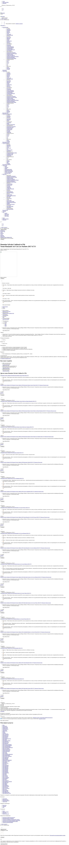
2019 (5, 325)
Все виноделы (5, 210)
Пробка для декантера (9, 171)
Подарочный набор (8, 169)
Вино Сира (5, 789)
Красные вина (5, 727)
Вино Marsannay (6, 765)
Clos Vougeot (9, 50)
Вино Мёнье (5, 784)
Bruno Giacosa (9, 194)
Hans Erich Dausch (10, 192)
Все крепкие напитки (7, 164)
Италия (8, 31)
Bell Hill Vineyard (10, 209)
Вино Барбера (5, 778)
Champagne (9, 45)
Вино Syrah (5, 752)
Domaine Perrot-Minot (11, 57)
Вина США (5, 739)
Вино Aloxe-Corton (6, 761)
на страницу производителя (5, 358)
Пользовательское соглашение (8, 818)
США (8, 33)
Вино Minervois (5, 767)
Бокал (6, 166)
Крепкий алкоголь (6, 143)
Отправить (2, 716)
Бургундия (9, 37)
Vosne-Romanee (10, 48)
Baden (8, 123)
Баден (8, 120)
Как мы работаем (6, 813)
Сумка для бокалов (8, 172)
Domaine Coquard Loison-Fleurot (12, 56)
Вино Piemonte (5, 769)
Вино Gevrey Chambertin (7, 744)
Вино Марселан (5, 782)
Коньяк (8, 161)
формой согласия (36, 717)
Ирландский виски (6, 751)
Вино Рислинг (5, 787)
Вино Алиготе (5, 776)
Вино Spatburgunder (6, 755)
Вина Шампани (5, 741)
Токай (8, 83)
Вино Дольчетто (6, 780)
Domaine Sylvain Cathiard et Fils (8, 313)
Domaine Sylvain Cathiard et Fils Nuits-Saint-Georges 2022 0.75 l (23, 688)
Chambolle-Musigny (10, 47)
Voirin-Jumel (9, 155)
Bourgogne (9, 44)
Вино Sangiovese (6, 757)
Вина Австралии (6, 734)
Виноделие (7, 214)
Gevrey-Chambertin (10, 46)
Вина (4, 725)
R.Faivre (8, 189)
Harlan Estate (9, 200)
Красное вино (5, 306)
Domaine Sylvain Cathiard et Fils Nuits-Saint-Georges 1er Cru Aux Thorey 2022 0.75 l (27, 602)
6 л (7, 65)
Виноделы (4, 174)
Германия (8, 30)
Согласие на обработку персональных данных (11, 819)
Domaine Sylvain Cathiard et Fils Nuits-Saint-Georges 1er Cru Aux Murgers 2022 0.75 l (27, 577)
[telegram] (3, 827)
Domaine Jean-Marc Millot (11, 58)
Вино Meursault (5, 758)
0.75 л (8, 62)
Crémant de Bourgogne (11, 124)
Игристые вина (5, 799)
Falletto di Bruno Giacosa (11, 195)
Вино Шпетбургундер (7, 793)
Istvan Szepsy (9, 198)
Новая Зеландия (10, 35)
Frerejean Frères (9, 128)
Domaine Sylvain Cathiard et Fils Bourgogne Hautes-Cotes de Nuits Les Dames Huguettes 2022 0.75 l (29, 410)
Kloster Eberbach (10, 191)
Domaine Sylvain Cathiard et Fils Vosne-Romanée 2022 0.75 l (22, 662)
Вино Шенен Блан (6, 792)
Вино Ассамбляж (6, 777)
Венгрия (8, 32)
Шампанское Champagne (7, 760)
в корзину (2, 420)
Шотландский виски (6, 749)
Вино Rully (5, 773)
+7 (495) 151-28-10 (3, 18)
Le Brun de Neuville (10, 188)
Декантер (6, 167)
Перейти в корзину (19, 23)
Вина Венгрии (5, 735)
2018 (5, 324)
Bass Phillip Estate (10, 206)
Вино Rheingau (5, 743)
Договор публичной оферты (8, 822)
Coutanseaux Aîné (10, 153)
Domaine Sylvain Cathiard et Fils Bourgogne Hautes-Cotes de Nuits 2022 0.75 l (25, 385)
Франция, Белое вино (38, 462)
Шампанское (5, 730)
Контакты (4, 3)
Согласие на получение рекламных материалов (11, 820)
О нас (4, 1)
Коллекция (5, 70)
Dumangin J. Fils (10, 154)
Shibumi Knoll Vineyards (11, 202)
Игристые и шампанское (7, 113)
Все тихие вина (5, 112)
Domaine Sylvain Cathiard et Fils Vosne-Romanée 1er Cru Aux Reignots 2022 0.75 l (26, 547)
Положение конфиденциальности (9, 817)
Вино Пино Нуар (6, 786)
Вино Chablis (5, 753)
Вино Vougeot (5, 775)
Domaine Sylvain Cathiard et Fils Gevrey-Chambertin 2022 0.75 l (23, 491)
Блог (3, 212)
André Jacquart (9, 129)
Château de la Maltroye (11, 55)
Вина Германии (5, 736)
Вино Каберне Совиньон (7, 781)
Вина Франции (5, 733)
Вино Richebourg (6, 772)
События (4, 211)
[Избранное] (3, 241)
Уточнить (2, 239)
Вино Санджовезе (6, 788)
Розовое (8, 69)
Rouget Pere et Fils (10, 127)
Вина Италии (5, 737)
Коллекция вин (5, 27)
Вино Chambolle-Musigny (7, 745)
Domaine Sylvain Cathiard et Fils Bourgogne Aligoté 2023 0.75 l (23, 462)
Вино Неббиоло (5, 785)
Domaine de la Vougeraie (11, 52)
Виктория (9, 42)
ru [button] (0, 6)
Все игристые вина (6, 142)
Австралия (9, 34)
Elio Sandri (9, 196)
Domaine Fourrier (10, 54)
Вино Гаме (5, 779)
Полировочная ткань (8, 170)
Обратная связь (3, 829)
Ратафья (8, 163)
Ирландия (9, 150)
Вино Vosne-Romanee (6, 746)
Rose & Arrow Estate (10, 201)
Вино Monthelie (5, 768)
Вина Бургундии (6, 742)
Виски (8, 160)
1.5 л (8, 63)
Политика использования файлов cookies (10, 821)
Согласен (2, 837)
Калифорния (9, 40)
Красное (8, 68)
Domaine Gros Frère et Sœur (12, 53)
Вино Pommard (5, 759)
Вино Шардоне (5, 791)
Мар (7, 162)
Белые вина (5, 726)
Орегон (8, 41)
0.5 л (8, 61)
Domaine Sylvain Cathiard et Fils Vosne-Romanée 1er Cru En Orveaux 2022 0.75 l (26, 517)
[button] (34, 15)
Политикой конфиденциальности (46, 717)
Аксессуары (5, 165)
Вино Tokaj (5, 774)
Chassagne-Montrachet (11, 49)
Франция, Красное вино (44, 385)
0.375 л (8, 60)
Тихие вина (5, 71)
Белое (8, 67)
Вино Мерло (5, 783)
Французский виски (6, 750)
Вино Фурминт (5, 790)
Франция (8, 29)
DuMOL (8, 203)
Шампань (8, 81)
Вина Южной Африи (6, 740)
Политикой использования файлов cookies (57, 835)
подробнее (2, 711)
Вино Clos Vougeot (6, 748)
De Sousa (8, 130)
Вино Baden (5, 762)
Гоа (7, 148)
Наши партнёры (6, 2)
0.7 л (8, 157)
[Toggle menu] (0, 12)
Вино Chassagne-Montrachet (8, 747)
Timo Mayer (9, 207)
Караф (6, 168)
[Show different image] (0, 251)
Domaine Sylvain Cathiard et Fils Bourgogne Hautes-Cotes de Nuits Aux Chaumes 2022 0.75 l (28, 436)
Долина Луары (9, 149)
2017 (3, 317)
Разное (6, 213)
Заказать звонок (3, 229)
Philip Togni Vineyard (10, 204)
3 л (7, 64)
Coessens (8, 131)
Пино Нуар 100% (6, 319)
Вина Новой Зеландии (7, 738)
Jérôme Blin (9, 132)
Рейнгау (8, 82)
